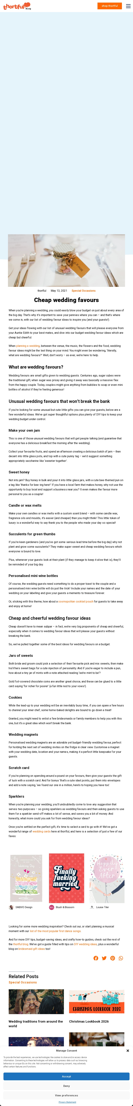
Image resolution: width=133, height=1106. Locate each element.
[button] (128, 1050)
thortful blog (20, 944)
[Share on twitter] (104, 958)
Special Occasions (84, 290)
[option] (26, 881)
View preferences (66, 1095)
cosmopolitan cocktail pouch (75, 601)
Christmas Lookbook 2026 (89, 1021)
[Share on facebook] (96, 958)
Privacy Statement (67, 1102)
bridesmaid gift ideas (32, 949)
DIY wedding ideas (85, 944)
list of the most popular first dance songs (55, 931)
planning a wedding (28, 346)
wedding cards (42, 831)
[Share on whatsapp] (121, 958)
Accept (66, 1076)
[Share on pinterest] (112, 958)
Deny (66, 1086)
